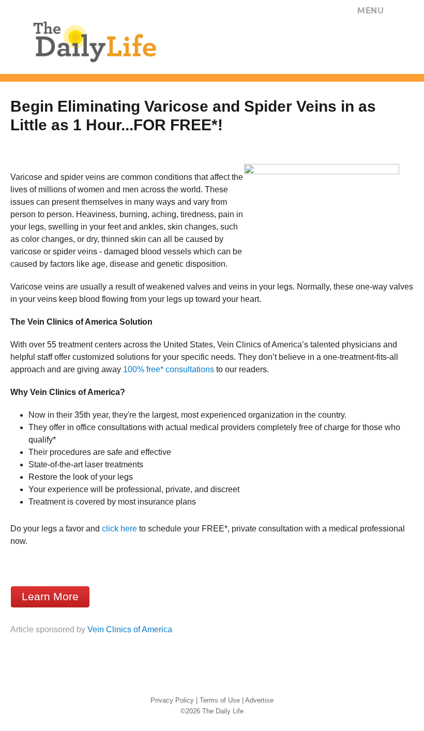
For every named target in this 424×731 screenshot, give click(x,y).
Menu (370, 11)
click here (119, 528)
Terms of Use (220, 700)
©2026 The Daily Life (212, 711)
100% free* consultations (168, 369)
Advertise (259, 700)
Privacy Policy (172, 700)
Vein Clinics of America (129, 629)
